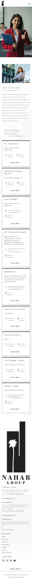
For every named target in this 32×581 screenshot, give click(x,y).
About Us (5, 539)
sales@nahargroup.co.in (9, 515)
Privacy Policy (7, 552)
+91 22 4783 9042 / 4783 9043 (12, 511)
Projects (5, 542)
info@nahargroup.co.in (8, 498)
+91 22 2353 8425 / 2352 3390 (12, 494)
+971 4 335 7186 (8, 530)
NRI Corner (5, 545)
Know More (15, 163)
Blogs (4, 550)
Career (4, 547)
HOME (4, 537)
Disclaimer (20, 577)
